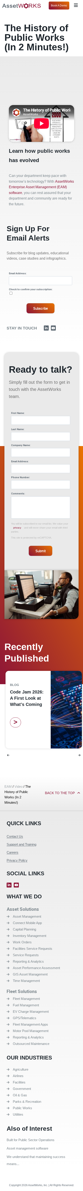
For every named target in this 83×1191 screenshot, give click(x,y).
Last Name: (17, 429)
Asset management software (27, 1148)
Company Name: (21, 445)
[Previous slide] (8, 755)
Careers (12, 852)
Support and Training (21, 844)
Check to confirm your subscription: (30, 289)
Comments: (18, 493)
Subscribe (40, 308)
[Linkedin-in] (46, 327)
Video (18, 786)
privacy (17, 527)
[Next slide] (79, 755)
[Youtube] (53, 327)
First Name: (18, 413)
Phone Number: (20, 477)
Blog (14, 685)
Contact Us (15, 836)
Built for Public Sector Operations (30, 1140)
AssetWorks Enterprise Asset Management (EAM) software (41, 187)
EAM (8, 786)
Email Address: (18, 273)
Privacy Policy (17, 860)
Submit (40, 551)
